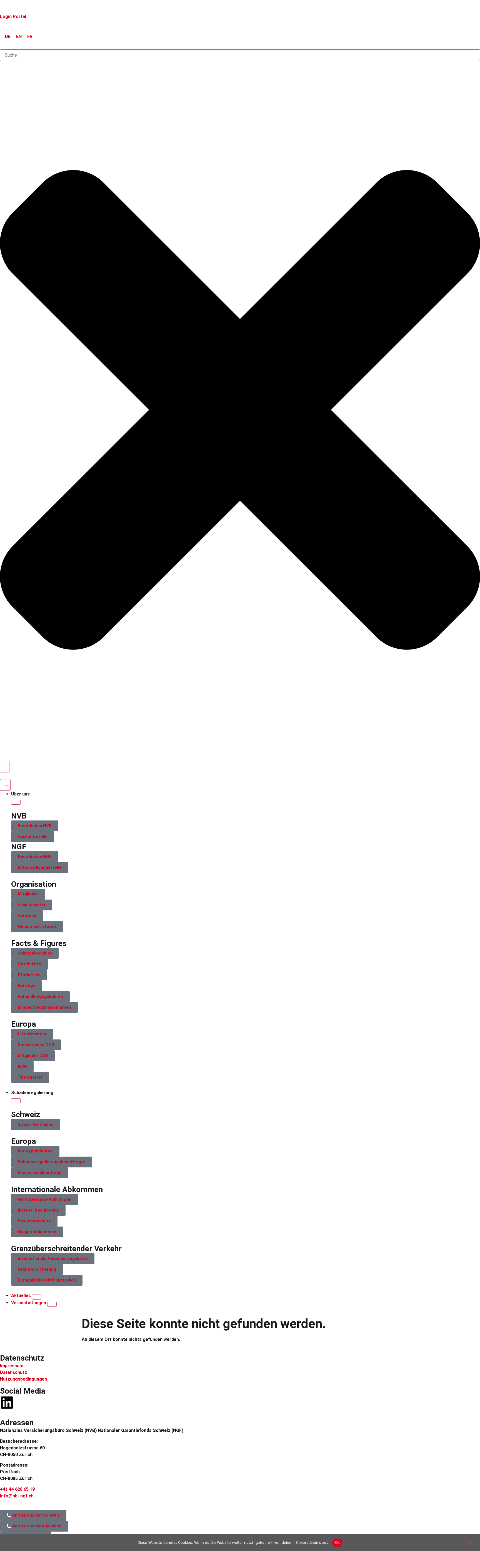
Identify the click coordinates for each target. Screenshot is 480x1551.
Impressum (11, 1365)
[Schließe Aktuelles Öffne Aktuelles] (36, 1297)
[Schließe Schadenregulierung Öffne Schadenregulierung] (16, 1100)
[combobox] (240, 55)
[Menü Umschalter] (5, 785)
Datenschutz (13, 1372)
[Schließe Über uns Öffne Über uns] (16, 802)
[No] (471, 1542)
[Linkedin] (7, 1402)
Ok (337, 1542)
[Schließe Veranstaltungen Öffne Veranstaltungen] (52, 1304)
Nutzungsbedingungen (23, 1379)
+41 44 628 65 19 (17, 1489)
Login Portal (13, 16)
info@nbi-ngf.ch (17, 1496)
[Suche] (4, 766)
